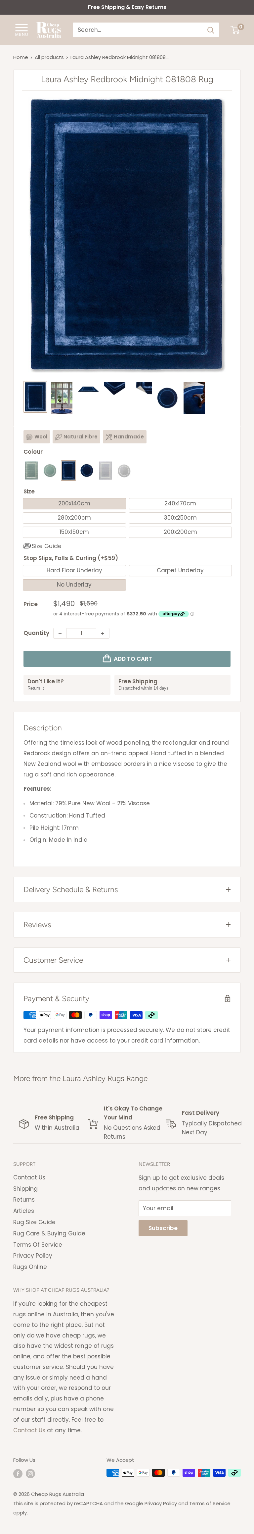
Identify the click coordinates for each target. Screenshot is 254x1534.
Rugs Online (30, 1267)
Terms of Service (210, 1503)
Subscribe (163, 1228)
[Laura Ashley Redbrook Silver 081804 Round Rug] (124, 471)
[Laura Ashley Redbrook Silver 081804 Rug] (105, 470)
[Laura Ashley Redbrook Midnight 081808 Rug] (68, 470)
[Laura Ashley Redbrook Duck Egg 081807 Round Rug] (50, 471)
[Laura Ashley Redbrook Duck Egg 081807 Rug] (31, 470)
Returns (24, 1200)
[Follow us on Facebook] (17, 1473)
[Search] (210, 30)
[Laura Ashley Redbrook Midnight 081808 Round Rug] (87, 471)
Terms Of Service (37, 1245)
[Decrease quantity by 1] (60, 633)
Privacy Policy (32, 1256)
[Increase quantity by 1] (102, 633)
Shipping (25, 1189)
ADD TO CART (133, 659)
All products (49, 57)
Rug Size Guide (34, 1222)
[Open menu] (21, 29)
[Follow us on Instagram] (30, 1473)
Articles (23, 1211)
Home (20, 57)
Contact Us (29, 1177)
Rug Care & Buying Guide (49, 1233)
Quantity (36, 633)
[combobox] (138, 30)
